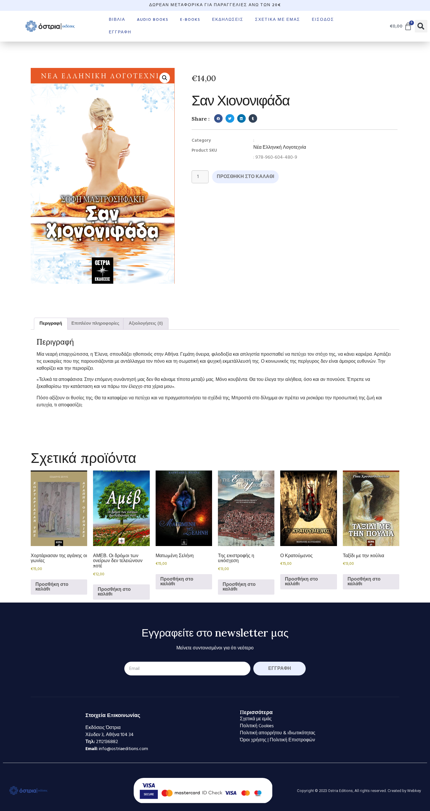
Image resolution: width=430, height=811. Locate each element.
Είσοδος (323, 19)
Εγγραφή (120, 32)
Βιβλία (117, 19)
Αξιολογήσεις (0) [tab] (146, 323)
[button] (421, 26)
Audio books (152, 19)
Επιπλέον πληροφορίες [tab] (95, 323)
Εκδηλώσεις (227, 19)
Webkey (414, 790)
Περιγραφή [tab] (50, 323)
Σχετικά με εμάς (277, 19)
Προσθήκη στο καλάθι (245, 177)
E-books (190, 19)
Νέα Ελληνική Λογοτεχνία (279, 147)
